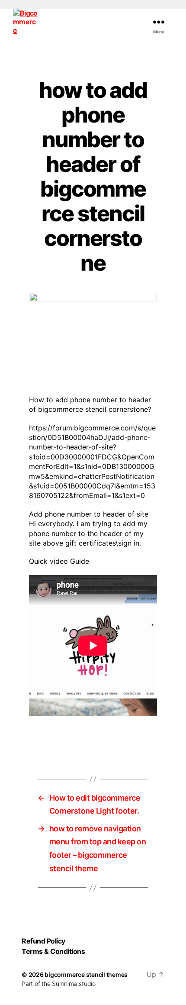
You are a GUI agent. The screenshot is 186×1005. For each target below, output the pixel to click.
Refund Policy (43, 941)
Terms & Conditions (53, 951)
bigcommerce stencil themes (86, 974)
